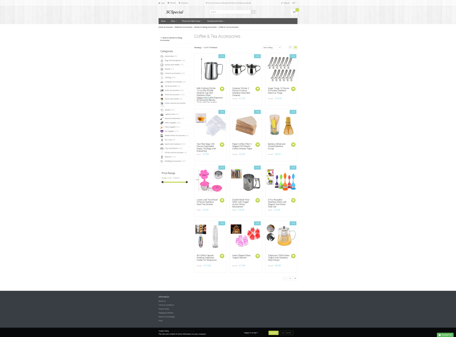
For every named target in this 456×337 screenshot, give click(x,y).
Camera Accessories (172, 73)
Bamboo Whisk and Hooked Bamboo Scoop (276, 146)
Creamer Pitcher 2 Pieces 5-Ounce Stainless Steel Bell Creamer (241, 91)
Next (295, 278)
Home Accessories (166, 27)
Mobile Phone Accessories (175, 135)
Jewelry (167, 110)
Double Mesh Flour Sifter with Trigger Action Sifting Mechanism (241, 203)
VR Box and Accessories (174, 152)
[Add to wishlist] (196, 56)
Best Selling (268, 47)
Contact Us (446, 335)
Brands (167, 69)
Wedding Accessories (173, 161)
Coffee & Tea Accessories (229, 27)
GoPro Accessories (172, 90)
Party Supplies (170, 127)
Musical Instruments (172, 118)
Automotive (169, 56)
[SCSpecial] (174, 11)
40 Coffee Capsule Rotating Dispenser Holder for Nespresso (207, 257)
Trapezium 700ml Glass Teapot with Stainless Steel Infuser (279, 257)
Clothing (168, 77)
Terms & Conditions (166, 305)
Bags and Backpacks (173, 60)
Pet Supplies (169, 131)
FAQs (161, 320)
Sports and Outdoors (173, 144)
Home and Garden (172, 99)
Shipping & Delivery (166, 313)
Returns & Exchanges (167, 317)
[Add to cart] (222, 89)
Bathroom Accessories (183, 27)
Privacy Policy (164, 309)
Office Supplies (170, 123)
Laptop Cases (170, 114)
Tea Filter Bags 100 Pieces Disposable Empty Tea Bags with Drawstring (206, 147)
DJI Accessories (171, 86)
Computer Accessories (173, 82)
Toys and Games (171, 148)
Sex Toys (168, 140)
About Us (162, 301)
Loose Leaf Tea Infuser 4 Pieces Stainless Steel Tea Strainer (207, 202)
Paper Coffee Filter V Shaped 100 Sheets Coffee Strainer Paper (242, 146)
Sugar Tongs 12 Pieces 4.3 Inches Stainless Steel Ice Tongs (278, 90)
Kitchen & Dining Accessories (205, 27)
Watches (168, 157)
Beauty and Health (172, 65)
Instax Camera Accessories (175, 103)
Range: (164, 178)
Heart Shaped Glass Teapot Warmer (241, 256)
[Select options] (257, 144)
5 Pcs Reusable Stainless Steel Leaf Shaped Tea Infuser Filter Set (277, 203)
